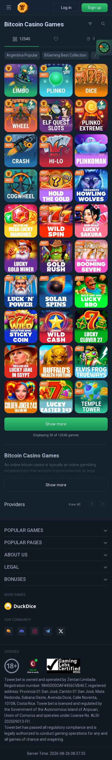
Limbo (13, 83)
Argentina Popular (22, 55)
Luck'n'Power (20, 294)
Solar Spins (53, 294)
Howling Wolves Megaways (92, 189)
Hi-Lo (47, 154)
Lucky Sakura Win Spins (92, 224)
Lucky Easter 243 (56, 400)
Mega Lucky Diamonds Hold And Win (21, 224)
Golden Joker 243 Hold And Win (21, 400)
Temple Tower (92, 400)
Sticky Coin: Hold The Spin (21, 330)
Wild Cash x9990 (56, 330)
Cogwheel (17, 189)
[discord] (21, 631)
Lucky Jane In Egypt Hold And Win (21, 365)
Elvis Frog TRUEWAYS (92, 365)
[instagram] (34, 631)
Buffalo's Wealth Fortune (56, 365)
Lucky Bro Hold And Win (92, 294)
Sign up (94, 7)
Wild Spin (51, 224)
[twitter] (61, 631)
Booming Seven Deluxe (92, 259)
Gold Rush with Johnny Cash (56, 259)
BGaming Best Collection (65, 55)
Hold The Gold (56, 189)
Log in (66, 7)
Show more (56, 424)
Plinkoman (87, 154)
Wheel (13, 119)
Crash (13, 154)
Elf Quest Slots (56, 119)
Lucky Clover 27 (92, 330)
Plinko (48, 83)
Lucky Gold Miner (21, 259)
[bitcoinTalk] (8, 631)
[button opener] (8, 7)
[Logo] (25, 7)
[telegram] (47, 631)
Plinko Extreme (92, 119)
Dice (81, 83)
